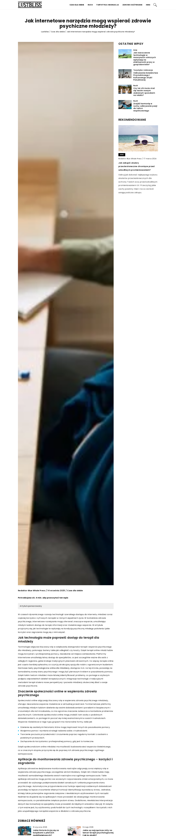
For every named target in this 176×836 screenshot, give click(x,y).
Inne (148, 5)
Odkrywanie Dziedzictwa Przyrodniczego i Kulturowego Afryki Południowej (145, 76)
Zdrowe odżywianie (132, 5)
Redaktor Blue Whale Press (31, 591)
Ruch (90, 5)
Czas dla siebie (77, 5)
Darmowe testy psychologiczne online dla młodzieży (44, 668)
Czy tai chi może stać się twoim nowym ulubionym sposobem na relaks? (144, 91)
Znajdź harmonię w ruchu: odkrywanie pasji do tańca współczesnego (145, 107)
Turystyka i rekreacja (107, 5)
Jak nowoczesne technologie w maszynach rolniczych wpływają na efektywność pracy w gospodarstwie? (144, 59)
